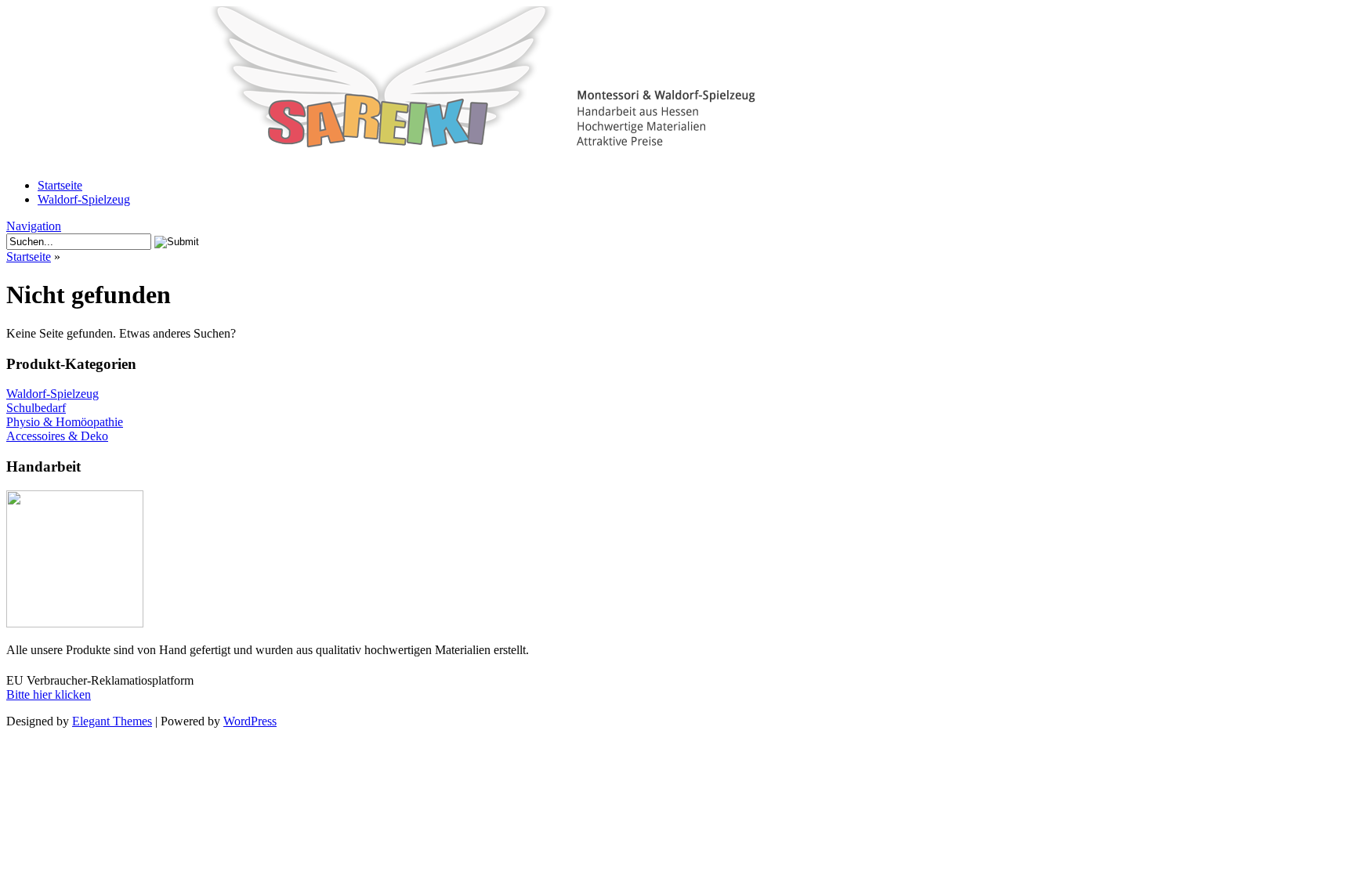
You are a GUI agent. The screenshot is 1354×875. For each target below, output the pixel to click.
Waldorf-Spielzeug (84, 199)
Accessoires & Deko (57, 436)
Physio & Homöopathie (64, 421)
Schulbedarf (36, 407)
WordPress (250, 721)
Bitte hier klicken (48, 694)
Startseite (60, 185)
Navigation (33, 226)
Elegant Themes (112, 721)
